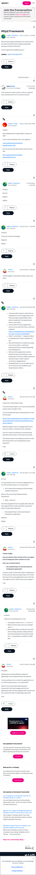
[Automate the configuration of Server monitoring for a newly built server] (30, 77)
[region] (18, 865)
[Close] (33, 859)
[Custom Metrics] (34, 77)
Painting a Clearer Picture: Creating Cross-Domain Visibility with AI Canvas (17, 826)
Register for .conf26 (18, 733)
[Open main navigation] (33, 3)
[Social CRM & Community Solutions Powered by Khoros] (29, 847)
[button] (33, 27)
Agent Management (15, 54)
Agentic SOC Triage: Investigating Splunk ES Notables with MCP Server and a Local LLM (17, 812)
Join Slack (18, 756)
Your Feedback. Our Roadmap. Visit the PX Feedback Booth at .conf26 (17, 797)
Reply (6, 67)
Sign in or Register (22, 14)
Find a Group (18, 780)
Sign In (27, 3)
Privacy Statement (17, 867)
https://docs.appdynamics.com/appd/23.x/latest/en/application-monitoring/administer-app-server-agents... (18, 421)
